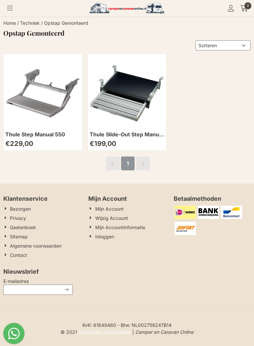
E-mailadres (38, 281)
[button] (10, 8)
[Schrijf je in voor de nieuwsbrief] (66, 290)
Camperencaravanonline (105, 332)
